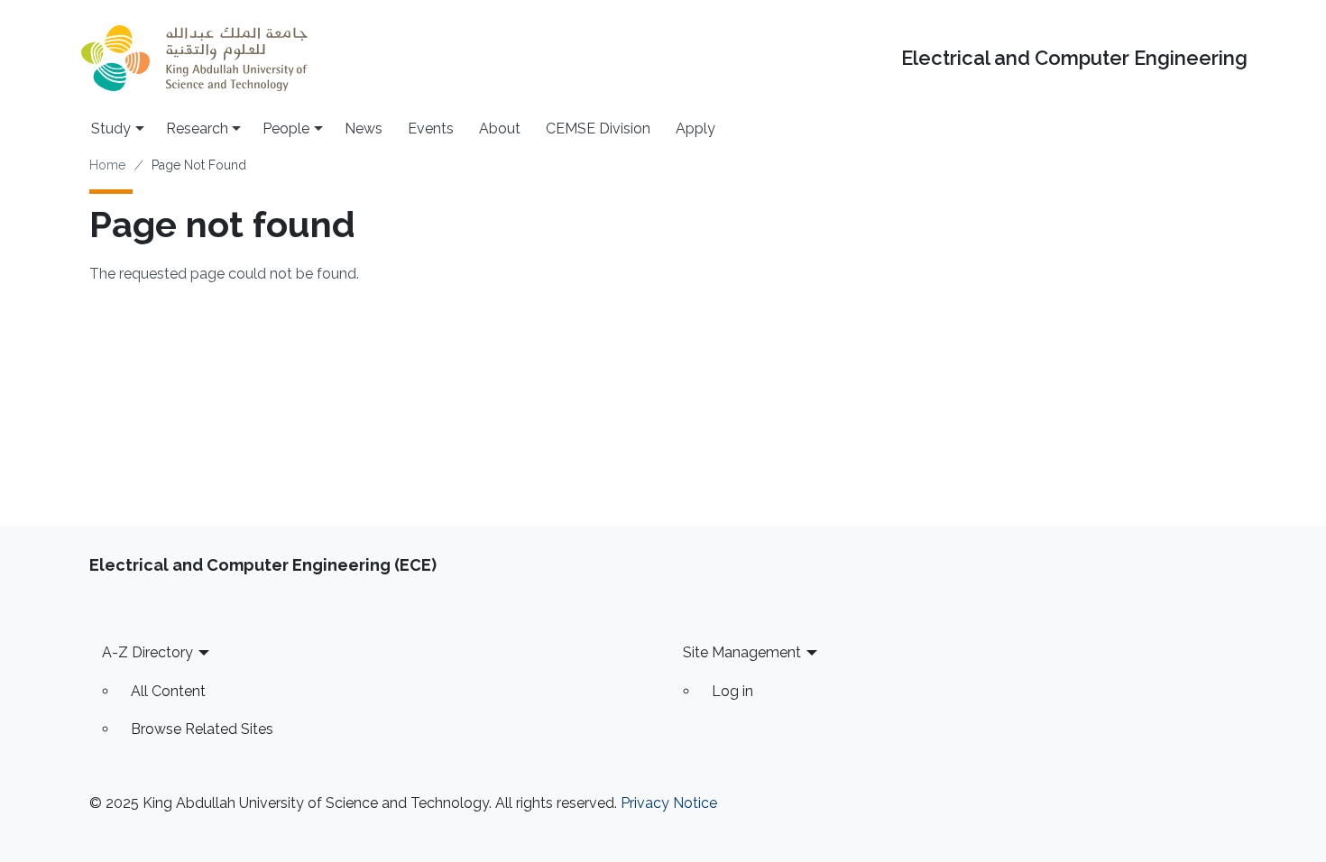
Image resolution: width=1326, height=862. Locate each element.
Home (107, 165)
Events (431, 128)
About (499, 128)
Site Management (742, 652)
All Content (168, 691)
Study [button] (111, 128)
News (363, 128)
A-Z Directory (147, 652)
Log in (732, 691)
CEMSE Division (598, 128)
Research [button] (197, 128)
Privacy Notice (669, 803)
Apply (695, 128)
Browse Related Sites (202, 729)
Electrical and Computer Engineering (1074, 58)
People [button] (285, 128)
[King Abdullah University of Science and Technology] (193, 58)
